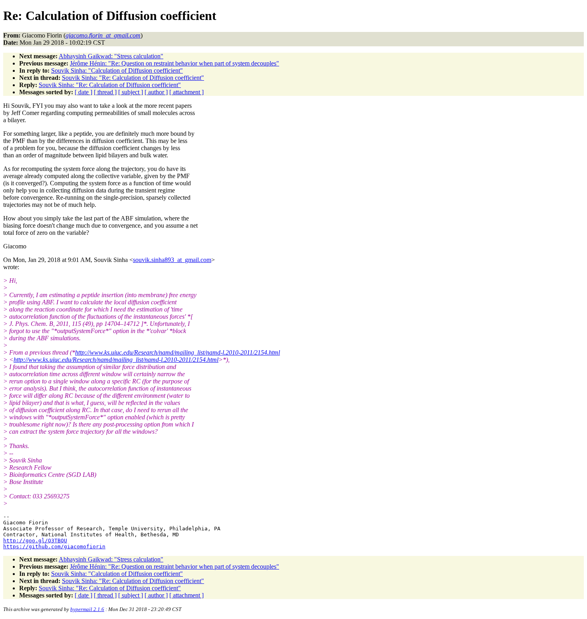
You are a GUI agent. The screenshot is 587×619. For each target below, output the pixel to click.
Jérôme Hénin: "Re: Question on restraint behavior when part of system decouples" (174, 63)
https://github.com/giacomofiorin (54, 547)
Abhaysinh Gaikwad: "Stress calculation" (111, 56)
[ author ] (156, 92)
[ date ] (83, 92)
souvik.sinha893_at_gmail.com (172, 259)
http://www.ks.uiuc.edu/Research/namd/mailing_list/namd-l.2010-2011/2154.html (177, 352)
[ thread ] (105, 92)
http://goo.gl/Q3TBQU (35, 541)
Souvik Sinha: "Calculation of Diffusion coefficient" (117, 70)
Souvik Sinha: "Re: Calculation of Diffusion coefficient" (133, 77)
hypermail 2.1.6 (87, 609)
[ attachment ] (186, 92)
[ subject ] (130, 92)
